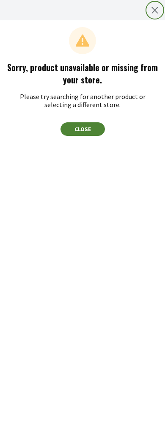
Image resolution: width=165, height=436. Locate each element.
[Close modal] (155, 10)
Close (82, 129)
